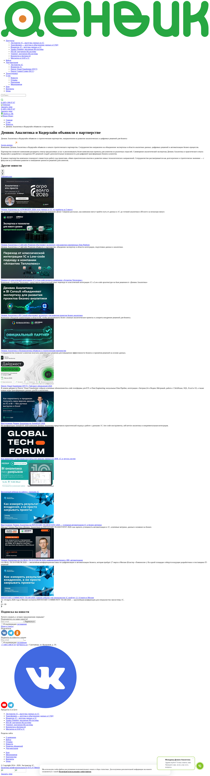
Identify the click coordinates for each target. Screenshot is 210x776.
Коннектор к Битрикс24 (21, 56)
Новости (14, 78)
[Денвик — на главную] (105, 19)
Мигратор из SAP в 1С (20, 58)
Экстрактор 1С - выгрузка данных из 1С (27, 43)
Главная (9, 120)
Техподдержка (12, 73)
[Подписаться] (25, 640)
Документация (12, 62)
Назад (10, 116)
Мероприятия (16, 84)
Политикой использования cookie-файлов (75, 772)
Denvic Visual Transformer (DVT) (24, 69)
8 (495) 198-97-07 (8, 102)
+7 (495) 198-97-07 (8, 645)
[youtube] (4, 707)
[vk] (45, 707)
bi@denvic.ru (22, 645)
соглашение (22, 624)
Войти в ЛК (8, 114)
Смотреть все (6, 176)
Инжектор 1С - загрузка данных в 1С (26, 47)
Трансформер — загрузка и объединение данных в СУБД (34, 45)
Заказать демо (6, 107)
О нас (8, 76)
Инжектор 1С (16, 67)
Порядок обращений (14, 746)
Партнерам (15, 82)
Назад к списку (7, 626)
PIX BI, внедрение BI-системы (23, 51)
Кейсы (8, 60)
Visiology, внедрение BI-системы (24, 54)
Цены (8, 91)
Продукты (10, 41)
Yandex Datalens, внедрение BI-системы (27, 49)
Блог (8, 87)
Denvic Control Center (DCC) (22, 71)
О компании (11, 737)
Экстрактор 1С (17, 65)
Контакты (10, 89)
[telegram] (11, 707)
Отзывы (14, 80)
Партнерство (11, 757)
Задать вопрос (7, 145)
